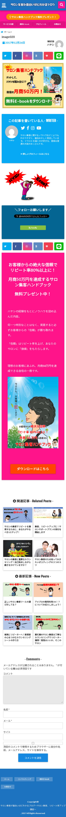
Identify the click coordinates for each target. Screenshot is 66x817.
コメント (8, 673)
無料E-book (24, 24)
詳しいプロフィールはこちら (36, 154)
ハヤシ (50, 44)
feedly (34, 227)
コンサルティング (24, 779)
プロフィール (41, 24)
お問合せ (57, 24)
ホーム (6, 779)
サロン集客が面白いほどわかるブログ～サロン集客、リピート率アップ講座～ (33, 807)
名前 (6, 709)
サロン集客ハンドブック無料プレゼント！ (34, 17)
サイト (6, 732)
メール (7, 720)
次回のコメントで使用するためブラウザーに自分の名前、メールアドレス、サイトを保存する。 (31, 748)
